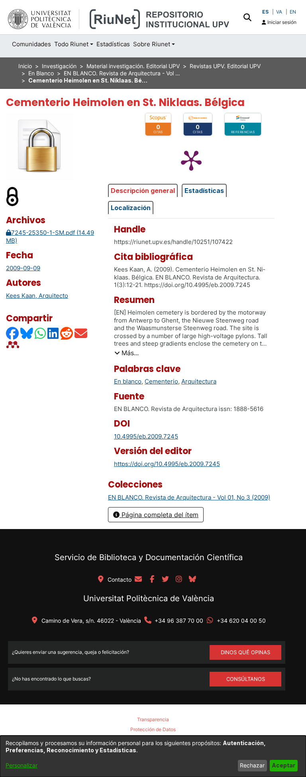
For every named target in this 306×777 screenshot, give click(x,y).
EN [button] (293, 12)
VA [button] (279, 12)
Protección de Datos (153, 729)
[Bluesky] (27, 333)
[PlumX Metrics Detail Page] (191, 160)
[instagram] (179, 579)
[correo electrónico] (138, 579)
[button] (247, 17)
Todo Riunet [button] (71, 44)
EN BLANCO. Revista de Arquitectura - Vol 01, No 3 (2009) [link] (123, 73)
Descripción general (143, 191)
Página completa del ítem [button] (159, 515)
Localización (131, 208)
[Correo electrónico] (81, 333)
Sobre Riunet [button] (151, 44)
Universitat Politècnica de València (148, 598)
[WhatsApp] (41, 333)
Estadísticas (204, 191)
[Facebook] (13, 333)
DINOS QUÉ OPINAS (245, 652)
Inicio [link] (25, 66)
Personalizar (21, 765)
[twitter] (165, 579)
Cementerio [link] (161, 381)
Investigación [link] (59, 66)
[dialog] (153, 756)
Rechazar (252, 765)
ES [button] (265, 12)
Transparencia (153, 719)
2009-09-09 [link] (23, 268)
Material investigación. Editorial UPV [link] (133, 66)
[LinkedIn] (53, 333)
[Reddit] (67, 333)
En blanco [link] (127, 381)
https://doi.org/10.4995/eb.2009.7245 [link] (167, 464)
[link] (189, 497)
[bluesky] (192, 579)
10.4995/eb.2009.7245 (146, 436)
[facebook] (152, 579)
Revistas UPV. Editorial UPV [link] (225, 66)
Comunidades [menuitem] (31, 44)
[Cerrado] (13, 196)
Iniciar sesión (281, 22)
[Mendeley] (13, 344)
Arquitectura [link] (198, 381)
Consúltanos (245, 679)
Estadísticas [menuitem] (113, 44)
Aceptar (283, 765)
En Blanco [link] (41, 73)
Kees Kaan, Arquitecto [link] (37, 295)
